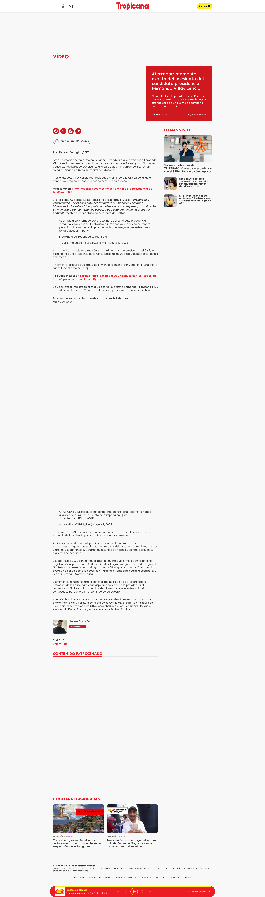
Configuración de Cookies (177, 877)
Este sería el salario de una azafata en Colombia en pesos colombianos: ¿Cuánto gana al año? (195, 199)
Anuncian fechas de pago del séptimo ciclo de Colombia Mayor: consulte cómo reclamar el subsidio (132, 843)
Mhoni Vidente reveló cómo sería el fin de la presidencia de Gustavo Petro (102, 190)
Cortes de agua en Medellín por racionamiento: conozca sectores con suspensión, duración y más (78, 843)
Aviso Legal (105, 877)
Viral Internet (60, 643)
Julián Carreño (160, 114)
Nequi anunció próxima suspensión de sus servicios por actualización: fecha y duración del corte (193, 182)
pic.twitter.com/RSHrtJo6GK (76, 518)
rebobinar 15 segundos (126, 891)
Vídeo (61, 56)
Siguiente (150, 891)
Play (134, 891)
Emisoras (91, 877)
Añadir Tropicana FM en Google (74, 141)
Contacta (79, 877)
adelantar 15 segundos (142, 891)
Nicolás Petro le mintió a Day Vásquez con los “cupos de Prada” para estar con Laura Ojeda (104, 277)
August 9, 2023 (102, 524)
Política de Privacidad (125, 877)
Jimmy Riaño (58, 836)
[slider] (133, 886)
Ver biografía (76, 626)
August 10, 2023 (118, 242)
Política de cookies (150, 877)
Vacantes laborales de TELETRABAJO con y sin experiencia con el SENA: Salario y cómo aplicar (188, 168)
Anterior (118, 891)
